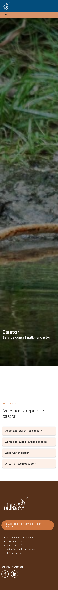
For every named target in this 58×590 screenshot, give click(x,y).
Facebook (5, 574)
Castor (8, 14)
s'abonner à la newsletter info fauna (25, 525)
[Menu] (52, 5)
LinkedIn (14, 574)
